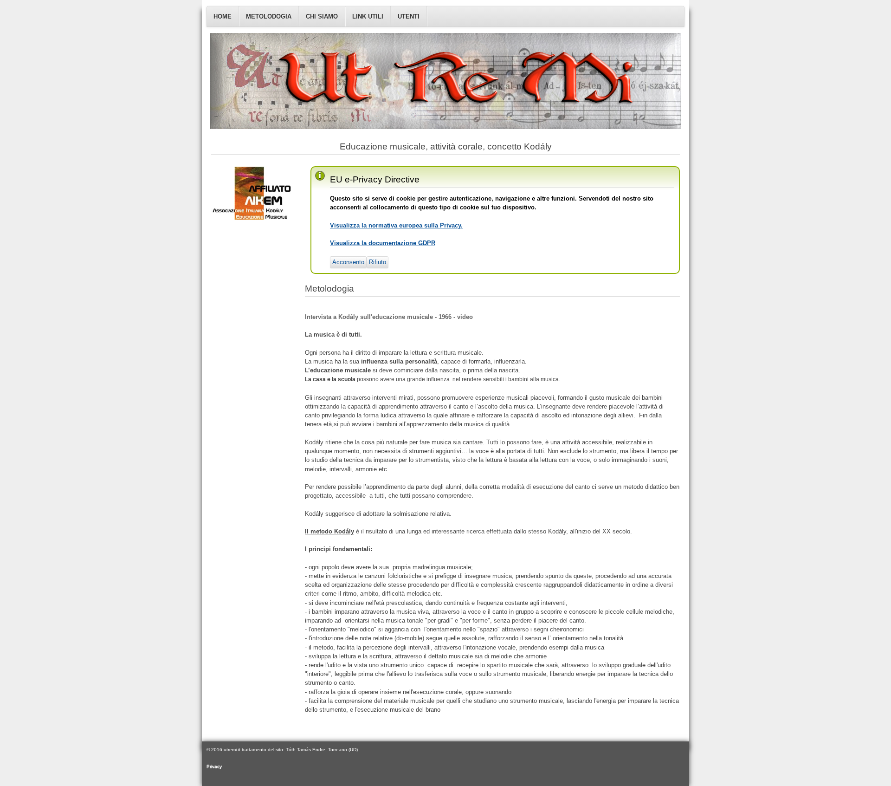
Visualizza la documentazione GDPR (382, 243)
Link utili (367, 16)
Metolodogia (268, 16)
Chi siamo (322, 16)
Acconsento (348, 262)
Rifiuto (377, 262)
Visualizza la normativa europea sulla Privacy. (396, 225)
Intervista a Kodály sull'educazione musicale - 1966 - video (389, 316)
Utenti (409, 16)
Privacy (214, 766)
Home (222, 16)
